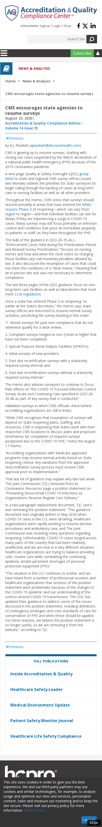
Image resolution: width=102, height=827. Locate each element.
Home (10, 81)
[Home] (51, 13)
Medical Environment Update (40, 705)
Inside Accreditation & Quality (41, 674)
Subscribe (82, 53)
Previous (17, 138)
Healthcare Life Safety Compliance (45, 736)
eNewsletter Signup (35, 25)
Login (57, 25)
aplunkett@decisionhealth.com (55, 145)
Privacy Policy (35, 810)
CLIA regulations (28, 294)
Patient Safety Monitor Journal (41, 720)
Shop (67, 25)
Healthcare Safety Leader (36, 689)
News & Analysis (36, 81)
